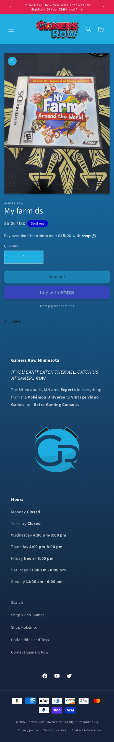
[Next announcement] (104, 7)
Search (17, 602)
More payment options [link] (57, 306)
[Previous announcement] (10, 7)
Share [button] (16, 321)
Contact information (87, 730)
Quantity (11, 246)
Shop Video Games (28, 614)
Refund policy (89, 722)
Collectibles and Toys (30, 639)
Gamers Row (36, 721)
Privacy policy (27, 730)
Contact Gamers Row (30, 652)
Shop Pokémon (24, 627)
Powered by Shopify (59, 721)
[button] (11, 29)
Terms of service (54, 730)
